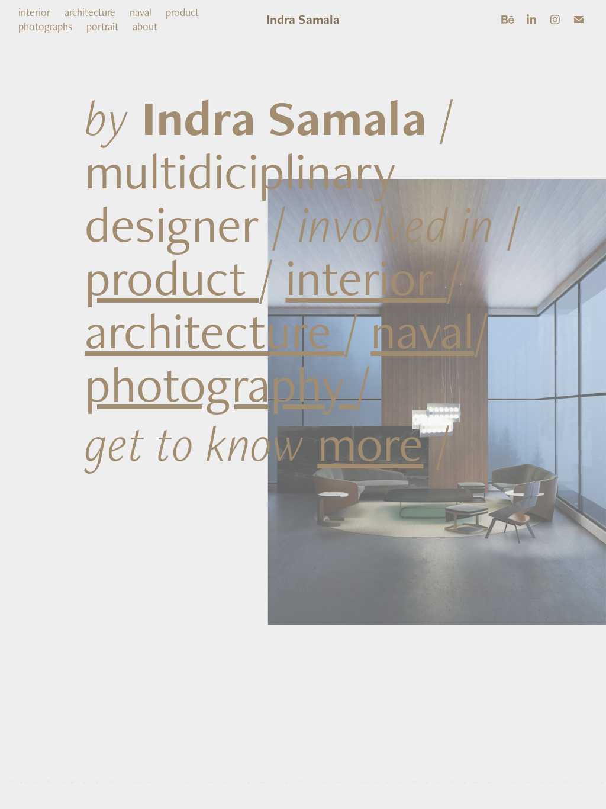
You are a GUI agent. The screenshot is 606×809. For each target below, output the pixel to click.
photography (220, 383)
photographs (45, 26)
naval (141, 12)
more (370, 443)
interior (34, 12)
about (145, 26)
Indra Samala (303, 19)
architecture (90, 12)
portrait (102, 26)
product (182, 12)
